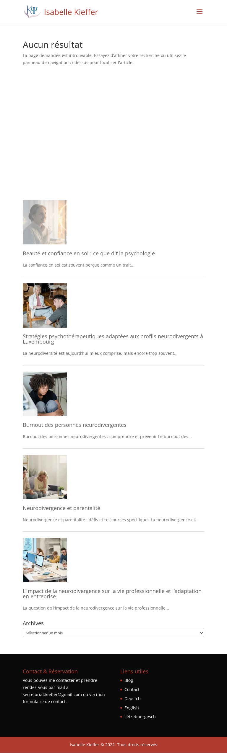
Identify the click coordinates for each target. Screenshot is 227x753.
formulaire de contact (44, 701)
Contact (132, 689)
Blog (128, 680)
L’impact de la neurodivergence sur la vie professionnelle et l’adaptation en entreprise (112, 593)
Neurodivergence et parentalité (62, 508)
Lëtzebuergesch (140, 716)
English (131, 707)
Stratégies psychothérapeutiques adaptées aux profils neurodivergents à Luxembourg (113, 339)
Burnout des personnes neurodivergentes (75, 424)
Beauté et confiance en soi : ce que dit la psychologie (89, 253)
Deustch (132, 698)
